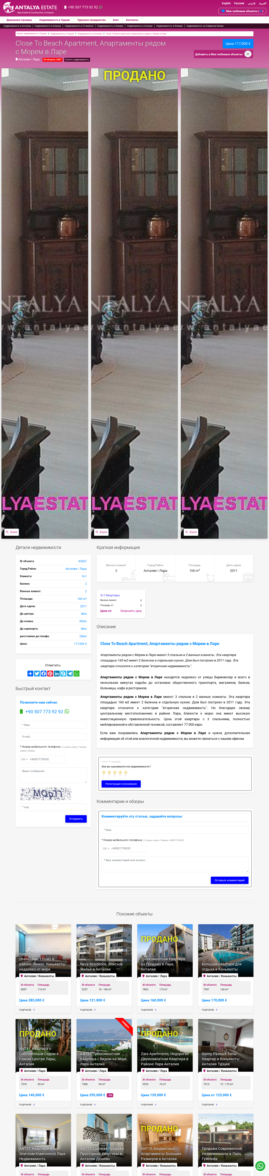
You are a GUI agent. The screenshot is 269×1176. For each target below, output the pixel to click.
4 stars (120, 772)
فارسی (251, 3)
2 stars (109, 772)
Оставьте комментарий (230, 880)
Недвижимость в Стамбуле (79, 26)
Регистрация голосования (121, 783)
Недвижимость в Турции (54, 19)
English (226, 3)
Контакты (132, 19)
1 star (104, 772)
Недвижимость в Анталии (17, 26)
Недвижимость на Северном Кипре (204, 26)
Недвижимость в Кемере (110, 26)
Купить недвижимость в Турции (31, 33)
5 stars (126, 772)
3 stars (115, 772)
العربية (262, 3)
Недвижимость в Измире (169, 26)
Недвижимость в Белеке (139, 26)
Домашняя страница (19, 19)
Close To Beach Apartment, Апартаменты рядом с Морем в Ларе (136, 34)
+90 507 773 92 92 (83, 7)
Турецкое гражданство (91, 19)
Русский (239, 3)
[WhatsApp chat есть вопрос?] (260, 1167)
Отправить (76, 818)
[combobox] (24, 759)
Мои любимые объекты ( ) (244, 11)
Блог (116, 19)
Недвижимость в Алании (48, 26)
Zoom (13, 532)
